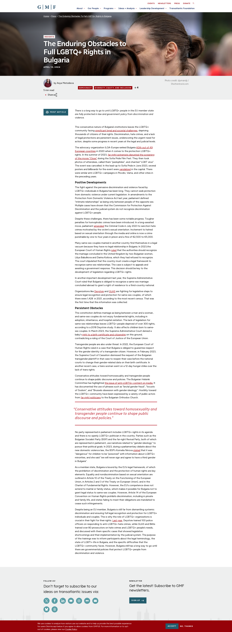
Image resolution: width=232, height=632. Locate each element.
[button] (193, 3)
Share (51, 94)
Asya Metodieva (65, 83)
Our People (93, 8)
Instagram (79, 601)
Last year (117, 520)
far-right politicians (91, 397)
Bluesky (47, 609)
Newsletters (164, 3)
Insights (49, 37)
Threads (55, 609)
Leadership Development (152, 8)
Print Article (58, 112)
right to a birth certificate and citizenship (104, 334)
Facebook (55, 601)
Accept (172, 626)
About (80, 8)
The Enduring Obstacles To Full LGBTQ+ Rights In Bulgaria (84, 16)
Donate (186, 3)
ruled (113, 250)
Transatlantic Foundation (182, 8)
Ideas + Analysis (126, 8)
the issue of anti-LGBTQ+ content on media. (129, 382)
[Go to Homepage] (46, 7)
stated (136, 450)
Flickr (87, 601)
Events (151, 3)
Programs (108, 8)
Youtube (71, 601)
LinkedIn (63, 601)
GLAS (112, 291)
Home (46, 16)
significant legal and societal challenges (116, 130)
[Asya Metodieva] (48, 83)
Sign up (135, 600)
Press (177, 3)
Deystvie (99, 291)
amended (99, 225)
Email (95, 601)
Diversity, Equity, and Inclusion (113, 88)
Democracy (85, 88)
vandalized (125, 169)
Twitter (47, 601)
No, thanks (186, 626)
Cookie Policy (71, 629)
